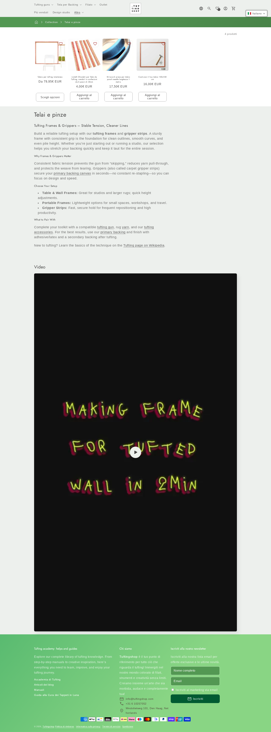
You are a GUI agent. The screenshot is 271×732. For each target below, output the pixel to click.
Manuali (39, 689)
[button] (43, 4)
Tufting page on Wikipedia (143, 245)
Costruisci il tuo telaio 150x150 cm (152, 78)
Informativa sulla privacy (88, 726)
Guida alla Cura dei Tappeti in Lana (56, 694)
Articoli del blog (44, 684)
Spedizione (127, 726)
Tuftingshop (48, 726)
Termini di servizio (111, 726)
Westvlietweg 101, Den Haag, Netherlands (147, 710)
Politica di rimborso (64, 726)
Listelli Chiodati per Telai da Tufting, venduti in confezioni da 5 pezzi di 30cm (84, 79)
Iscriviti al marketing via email (197, 689)
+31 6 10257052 (136, 703)
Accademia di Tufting (47, 679)
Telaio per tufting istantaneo (50, 77)
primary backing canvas (72, 173)
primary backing (113, 232)
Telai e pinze (72, 22)
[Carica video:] (135, 452)
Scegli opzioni (50, 97)
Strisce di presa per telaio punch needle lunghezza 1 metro (118, 79)
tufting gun (105, 227)
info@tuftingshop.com (139, 698)
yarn (125, 227)
